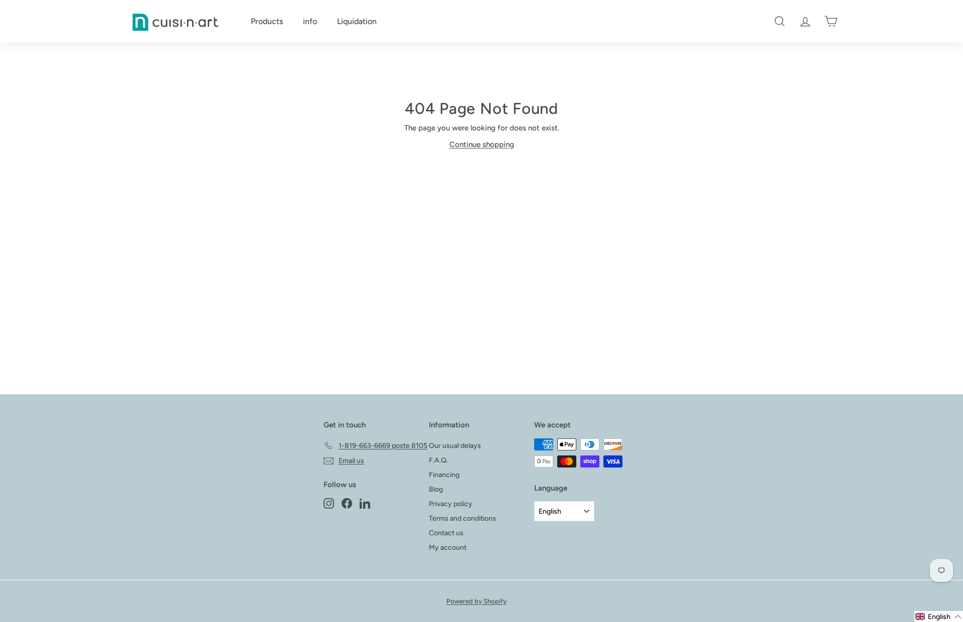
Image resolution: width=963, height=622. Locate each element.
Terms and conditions (462, 518)
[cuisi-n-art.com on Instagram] (329, 503)
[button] (938, 616)
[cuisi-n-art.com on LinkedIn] (365, 503)
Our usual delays (455, 445)
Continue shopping (481, 144)
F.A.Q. (438, 460)
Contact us (446, 533)
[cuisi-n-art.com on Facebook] (347, 503)
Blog (436, 489)
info (310, 21)
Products (267, 21)
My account (447, 547)
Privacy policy (450, 504)
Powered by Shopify (476, 601)
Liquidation (357, 21)
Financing (444, 475)
